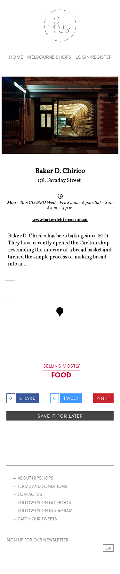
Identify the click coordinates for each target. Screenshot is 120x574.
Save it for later (60, 416)
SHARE (27, 398)
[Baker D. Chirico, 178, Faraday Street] (59, 312)
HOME (16, 57)
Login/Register (93, 57)
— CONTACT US (27, 494)
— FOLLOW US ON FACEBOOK (42, 502)
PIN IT (103, 398)
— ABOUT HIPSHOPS (33, 478)
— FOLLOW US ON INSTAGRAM (43, 510)
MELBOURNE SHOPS (49, 57)
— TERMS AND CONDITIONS (40, 486)
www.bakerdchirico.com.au (60, 220)
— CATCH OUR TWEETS (35, 519)
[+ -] (60, 317)
